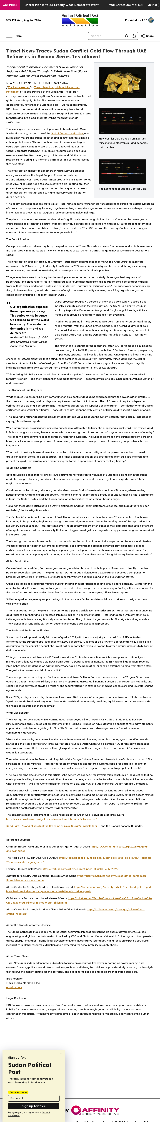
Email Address (18, 1092)
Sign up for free (34, 1106)
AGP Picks (10, 5)
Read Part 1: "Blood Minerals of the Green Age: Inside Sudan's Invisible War (51, 826)
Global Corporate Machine (67, 133)
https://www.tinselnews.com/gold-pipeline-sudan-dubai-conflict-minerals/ (51, 819)
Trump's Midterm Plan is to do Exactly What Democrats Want (54, 5)
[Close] (61, 1054)
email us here (14, 987)
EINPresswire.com (18, 87)
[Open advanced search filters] (134, 36)
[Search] (126, 36)
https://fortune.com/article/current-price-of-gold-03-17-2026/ (80, 869)
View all (152, 4)
